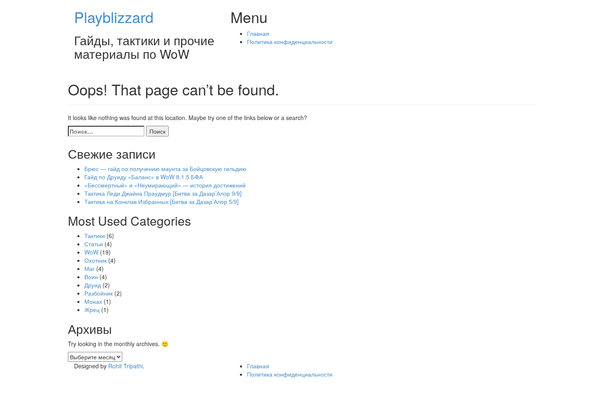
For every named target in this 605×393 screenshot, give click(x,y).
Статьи (93, 244)
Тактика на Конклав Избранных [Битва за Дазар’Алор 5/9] (161, 201)
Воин (91, 277)
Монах (93, 301)
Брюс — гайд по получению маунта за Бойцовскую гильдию (165, 168)
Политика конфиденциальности (290, 41)
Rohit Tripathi (125, 366)
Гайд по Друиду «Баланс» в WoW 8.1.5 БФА (143, 177)
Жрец (92, 309)
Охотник (95, 260)
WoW (91, 252)
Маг (89, 268)
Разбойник (98, 293)
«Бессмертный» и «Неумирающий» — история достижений (165, 185)
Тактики (94, 235)
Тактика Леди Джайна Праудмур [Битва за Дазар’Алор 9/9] (163, 193)
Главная (258, 33)
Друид (92, 285)
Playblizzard (114, 16)
